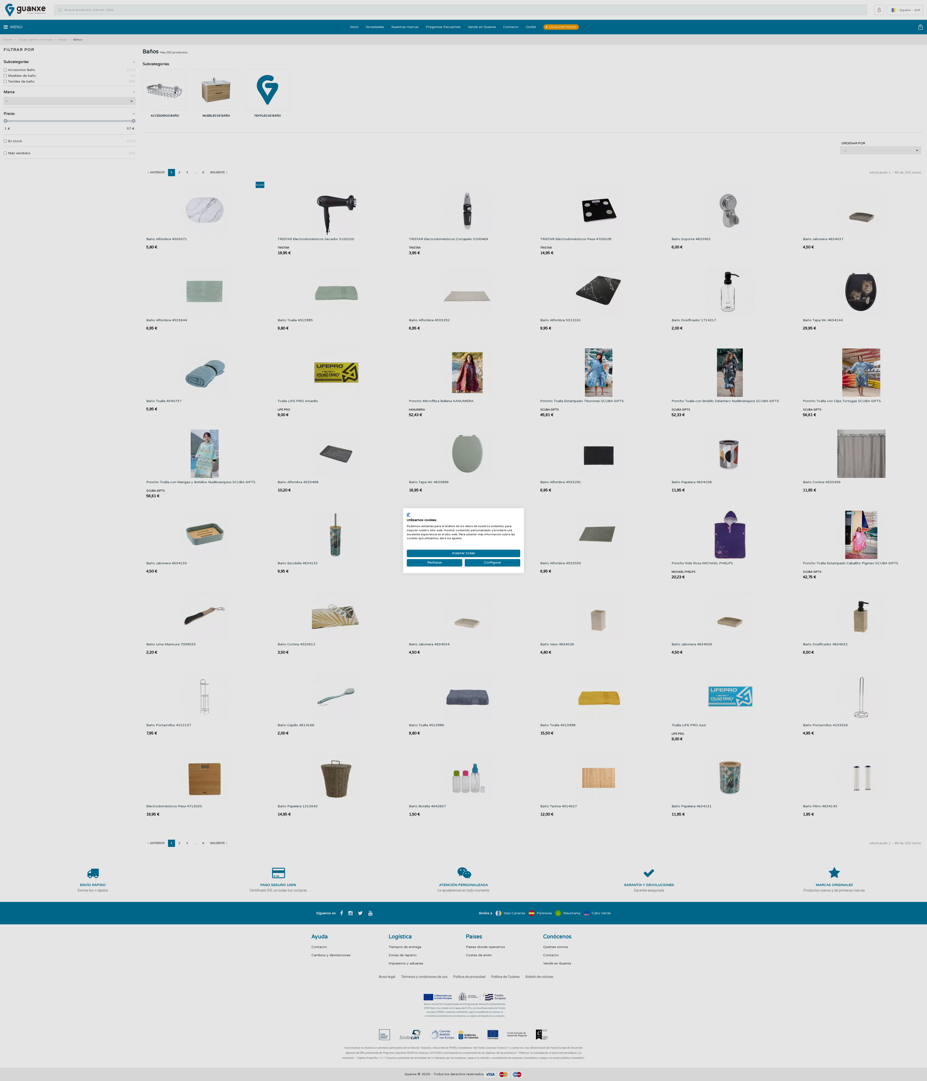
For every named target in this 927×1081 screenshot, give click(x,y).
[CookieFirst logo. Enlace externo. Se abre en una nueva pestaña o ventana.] (408, 515)
